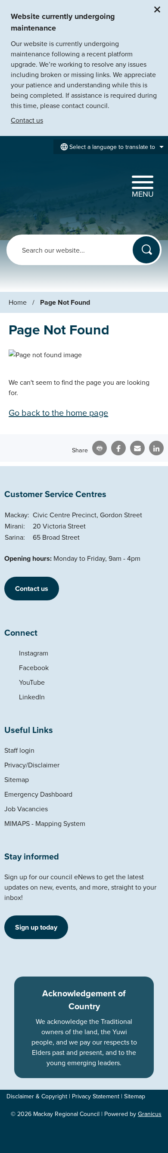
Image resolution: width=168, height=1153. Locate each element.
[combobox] (110, 146)
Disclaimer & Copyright (36, 1096)
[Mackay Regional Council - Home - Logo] (35, 185)
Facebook (34, 667)
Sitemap (16, 779)
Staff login (19, 750)
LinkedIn (32, 697)
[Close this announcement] (158, 9)
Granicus (150, 1114)
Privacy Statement (95, 1096)
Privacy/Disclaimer (31, 765)
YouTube (32, 682)
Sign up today (36, 927)
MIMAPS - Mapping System (44, 823)
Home (18, 302)
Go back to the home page (58, 412)
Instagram (33, 653)
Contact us (27, 120)
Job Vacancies (26, 808)
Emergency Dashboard (38, 794)
